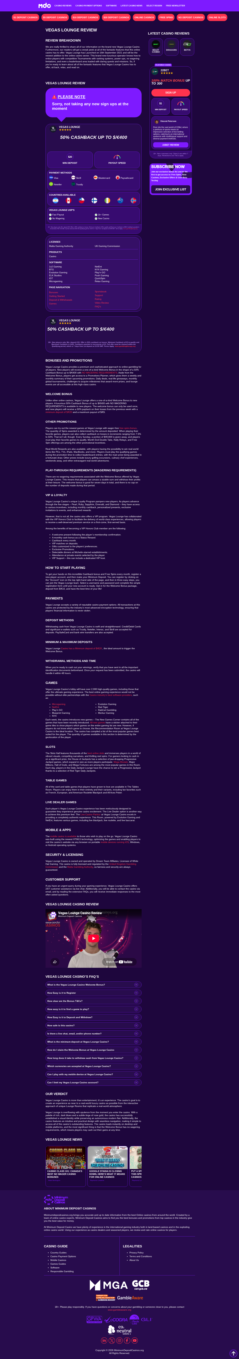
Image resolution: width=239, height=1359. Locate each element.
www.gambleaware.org (119, 1309)
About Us (134, 1260)
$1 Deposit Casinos (25, 17)
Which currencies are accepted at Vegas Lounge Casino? (79, 1066)
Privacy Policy (136, 1252)
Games (53, 303)
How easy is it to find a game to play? (68, 1009)
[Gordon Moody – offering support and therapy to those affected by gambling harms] (105, 1298)
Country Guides (58, 1252)
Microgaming (58, 704)
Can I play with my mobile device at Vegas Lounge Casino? (80, 1074)
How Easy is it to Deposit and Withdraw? (70, 1017)
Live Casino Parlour (90, 814)
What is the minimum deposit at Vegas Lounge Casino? (78, 1041)
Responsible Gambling (62, 1271)
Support (99, 295)
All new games (97, 722)
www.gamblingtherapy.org (130, 228)
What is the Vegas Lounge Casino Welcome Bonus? (76, 984)
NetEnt (55, 707)
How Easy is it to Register (61, 993)
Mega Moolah (121, 762)
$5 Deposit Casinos (55, 17)
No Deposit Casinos (190, 17)
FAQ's (98, 306)
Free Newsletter (175, 6)
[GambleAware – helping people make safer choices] (130, 1298)
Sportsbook (100, 291)
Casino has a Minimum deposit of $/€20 (81, 648)
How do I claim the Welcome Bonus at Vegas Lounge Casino (80, 1050)
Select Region (154, 6)
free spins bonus (128, 428)
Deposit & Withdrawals (60, 300)
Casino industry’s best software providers (111, 695)
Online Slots (217, 17)
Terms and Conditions (140, 1256)
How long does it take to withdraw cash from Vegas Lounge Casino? (85, 1058)
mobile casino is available (63, 836)
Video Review (102, 302)
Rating (98, 299)
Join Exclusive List (170, 189)
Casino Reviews (63, 6)
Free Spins (166, 17)
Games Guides (58, 1264)
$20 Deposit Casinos (116, 17)
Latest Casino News (131, 6)
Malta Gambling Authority (80, 867)
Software (111, 6)
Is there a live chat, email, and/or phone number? (74, 1033)
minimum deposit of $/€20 (59, 412)
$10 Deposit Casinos (85, 17)
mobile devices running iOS (115, 842)
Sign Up (170, 92)
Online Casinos (144, 17)
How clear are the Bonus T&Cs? (65, 1001)
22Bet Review (170, 145)
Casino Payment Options (88, 6)
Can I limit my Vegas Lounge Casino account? (73, 1082)
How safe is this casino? (61, 1025)
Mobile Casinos (58, 1260)
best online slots (95, 753)
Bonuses (53, 292)
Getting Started (57, 296)
